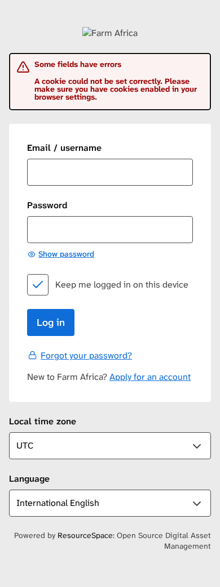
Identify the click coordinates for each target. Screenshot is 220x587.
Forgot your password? (86, 355)
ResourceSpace (85, 535)
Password (47, 205)
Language (29, 479)
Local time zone (42, 421)
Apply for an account (150, 377)
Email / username (64, 148)
